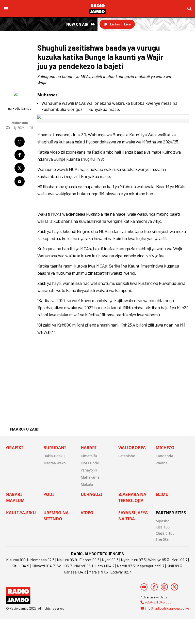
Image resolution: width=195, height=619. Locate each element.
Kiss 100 (163, 527)
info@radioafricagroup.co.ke (167, 608)
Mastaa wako (54, 463)
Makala (87, 484)
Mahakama (90, 477)
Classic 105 (165, 533)
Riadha (162, 463)
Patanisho (126, 455)
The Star (163, 539)
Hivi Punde (90, 463)
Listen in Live (120, 24)
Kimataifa (89, 455)
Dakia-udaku (54, 455)
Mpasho (162, 521)
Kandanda (164, 455)
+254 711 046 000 (158, 602)
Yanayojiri (89, 470)
